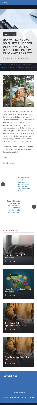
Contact (31, 397)
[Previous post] (3, 184)
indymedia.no (9, 34)
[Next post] (34, 207)
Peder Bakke (12, 58)
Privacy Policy (14, 397)
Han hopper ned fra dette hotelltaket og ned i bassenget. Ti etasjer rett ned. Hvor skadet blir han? (23, 184)
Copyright (24, 397)
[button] (34, 2)
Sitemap (5, 397)
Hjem (2, 64)
